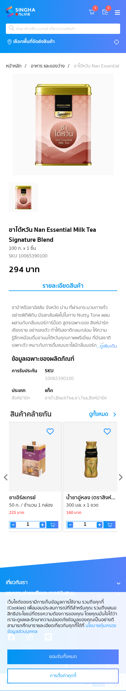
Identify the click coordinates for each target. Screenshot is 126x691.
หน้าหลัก (14, 66)
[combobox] (63, 29)
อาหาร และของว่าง (48, 66)
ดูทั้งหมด (98, 414)
